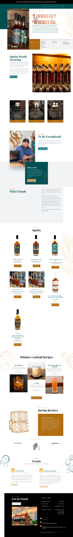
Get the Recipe (18, 371)
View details (14, 484)
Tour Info (17, 121)
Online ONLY (53, 1)
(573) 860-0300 (54, 42)
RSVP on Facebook (43, 486)
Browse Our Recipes (36, 397)
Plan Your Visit (16, 503)
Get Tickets (36, 121)
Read (61, 6)
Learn (53, 6)
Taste (46, 6)
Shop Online (13, 76)
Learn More (55, 121)
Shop (63, 6)
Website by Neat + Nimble (59, 532)
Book (57, 6)
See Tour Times (31, 180)
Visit (49, 6)
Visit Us (32, 42)
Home (43, 6)
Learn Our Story (42, 148)
